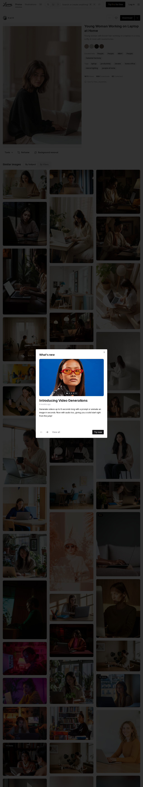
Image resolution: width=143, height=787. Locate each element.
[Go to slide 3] (71, 393)
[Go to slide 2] (69, 393)
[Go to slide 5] (76, 393)
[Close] (104, 352)
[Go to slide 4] (73, 393)
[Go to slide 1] (67, 393)
